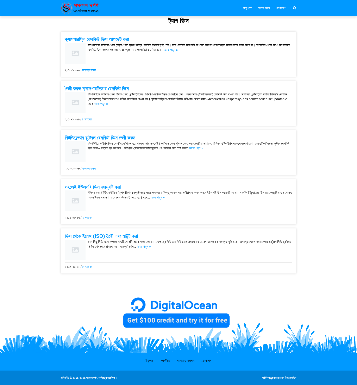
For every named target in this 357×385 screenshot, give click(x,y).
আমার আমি (264, 7)
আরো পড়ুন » (171, 50)
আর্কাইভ (165, 360)
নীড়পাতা (247, 7)
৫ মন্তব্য (87, 267)
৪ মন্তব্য (87, 119)
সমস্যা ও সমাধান (185, 360)
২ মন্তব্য (87, 217)
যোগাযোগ (281, 7)
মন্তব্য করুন (89, 70)
